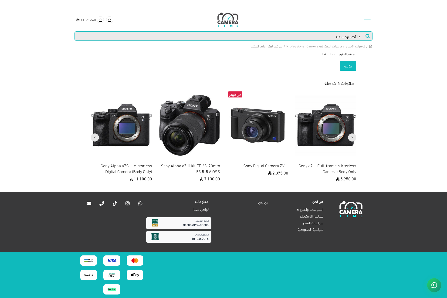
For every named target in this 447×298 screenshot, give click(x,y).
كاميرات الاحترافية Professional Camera (314, 45)
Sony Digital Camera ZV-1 (265, 165)
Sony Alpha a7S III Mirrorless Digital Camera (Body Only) (126, 168)
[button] (352, 138)
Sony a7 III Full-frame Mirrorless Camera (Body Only (327, 168)
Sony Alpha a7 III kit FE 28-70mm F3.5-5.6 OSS (190, 168)
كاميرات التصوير (355, 45)
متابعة (348, 65)
